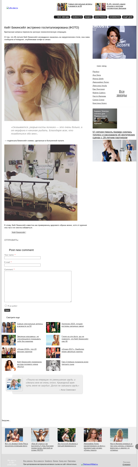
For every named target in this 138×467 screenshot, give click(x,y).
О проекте (23, 2)
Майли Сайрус (99, 93)
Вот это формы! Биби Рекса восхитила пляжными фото (16, 445)
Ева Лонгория (99, 89)
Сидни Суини (98, 100)
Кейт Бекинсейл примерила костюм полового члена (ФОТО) (29, 364)
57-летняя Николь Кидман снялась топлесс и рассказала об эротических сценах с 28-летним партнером (114, 135)
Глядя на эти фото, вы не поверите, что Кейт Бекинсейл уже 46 (75, 338)
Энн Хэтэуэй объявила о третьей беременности (68, 445)
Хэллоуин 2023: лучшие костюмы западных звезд (73, 325)
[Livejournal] (22, 240)
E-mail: (7, 262)
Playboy (96, 71)
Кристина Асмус (100, 103)
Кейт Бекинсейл (18, 232)
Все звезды (122, 93)
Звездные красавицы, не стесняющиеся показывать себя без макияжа (29, 338)
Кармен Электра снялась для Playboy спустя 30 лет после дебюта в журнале (101, 117)
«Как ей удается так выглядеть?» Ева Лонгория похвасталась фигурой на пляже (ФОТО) (42, 447)
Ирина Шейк (98, 79)
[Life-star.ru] (12, 8)
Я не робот (12, 306)
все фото (122, 149)
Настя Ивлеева (99, 96)
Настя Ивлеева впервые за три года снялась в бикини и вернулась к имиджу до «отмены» (121, 447)
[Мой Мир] (46, 240)
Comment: (9, 269)
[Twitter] (34, 240)
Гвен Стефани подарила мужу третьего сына (75, 363)
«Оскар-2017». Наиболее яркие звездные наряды (73, 350)
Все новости (39, 461)
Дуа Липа (97, 75)
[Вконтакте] (28, 240)
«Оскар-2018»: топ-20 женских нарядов (27, 350)
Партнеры (72, 461)
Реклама (31, 2)
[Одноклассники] (40, 240)
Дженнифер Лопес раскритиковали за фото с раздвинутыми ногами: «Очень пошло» (94, 447)
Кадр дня (127, 17)
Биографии (100, 17)
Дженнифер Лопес (101, 82)
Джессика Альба (100, 86)
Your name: (9, 255)
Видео (88, 17)
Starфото (44, 12)
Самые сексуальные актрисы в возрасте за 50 (30, 325)
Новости (77, 17)
